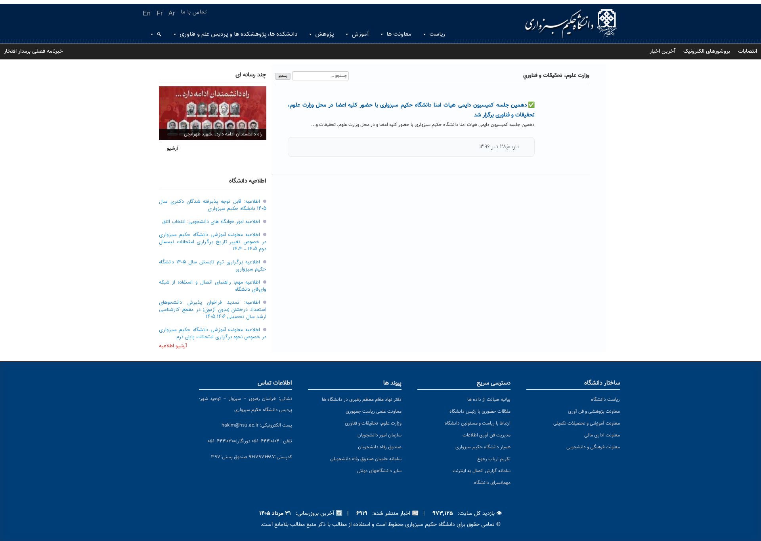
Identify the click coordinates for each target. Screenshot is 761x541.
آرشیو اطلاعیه (173, 346)
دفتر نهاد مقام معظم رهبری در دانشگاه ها (362, 399)
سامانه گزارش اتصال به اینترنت (482, 470)
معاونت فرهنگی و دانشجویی (593, 447)
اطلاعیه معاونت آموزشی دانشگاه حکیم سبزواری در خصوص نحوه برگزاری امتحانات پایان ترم (212, 333)
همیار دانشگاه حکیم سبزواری (483, 447)
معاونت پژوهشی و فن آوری (594, 411)
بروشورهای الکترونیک (706, 51)
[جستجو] (158, 34)
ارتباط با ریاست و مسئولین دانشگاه (478, 423)
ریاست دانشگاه (605, 399)
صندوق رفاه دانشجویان (380, 447)
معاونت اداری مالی (602, 435)
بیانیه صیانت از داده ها (489, 399)
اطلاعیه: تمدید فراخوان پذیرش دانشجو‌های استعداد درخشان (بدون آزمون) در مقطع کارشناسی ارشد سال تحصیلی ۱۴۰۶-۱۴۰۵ (212, 310)
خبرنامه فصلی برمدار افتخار (33, 51)
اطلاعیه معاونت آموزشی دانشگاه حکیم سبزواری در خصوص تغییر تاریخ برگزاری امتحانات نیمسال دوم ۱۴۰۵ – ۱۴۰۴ (212, 242)
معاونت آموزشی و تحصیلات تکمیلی (586, 423)
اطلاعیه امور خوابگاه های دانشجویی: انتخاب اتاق (211, 222)
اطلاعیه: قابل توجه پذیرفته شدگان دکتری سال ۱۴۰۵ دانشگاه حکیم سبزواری (212, 205)
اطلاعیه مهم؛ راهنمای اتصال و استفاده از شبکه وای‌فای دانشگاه (212, 285)
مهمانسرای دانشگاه (492, 482)
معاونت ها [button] (398, 34)
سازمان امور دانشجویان (380, 435)
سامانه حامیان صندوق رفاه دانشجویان (366, 459)
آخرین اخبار (662, 51)
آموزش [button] (360, 34)
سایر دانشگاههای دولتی (379, 470)
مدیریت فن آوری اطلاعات (487, 435)
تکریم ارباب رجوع (494, 459)
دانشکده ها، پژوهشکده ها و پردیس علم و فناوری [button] (238, 34)
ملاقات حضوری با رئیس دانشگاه (480, 411)
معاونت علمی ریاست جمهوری (374, 411)
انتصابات (747, 51)
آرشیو (172, 148)
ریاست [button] (437, 34)
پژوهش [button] (324, 34)
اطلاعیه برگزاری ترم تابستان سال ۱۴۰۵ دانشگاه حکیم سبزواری (212, 265)
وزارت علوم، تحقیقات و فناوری (373, 423)
